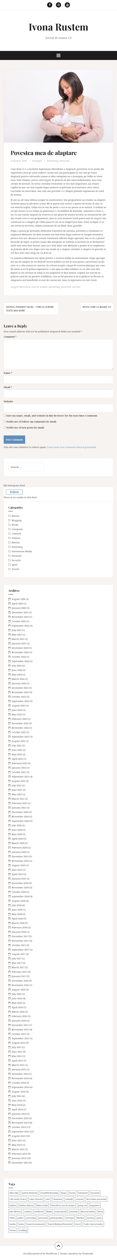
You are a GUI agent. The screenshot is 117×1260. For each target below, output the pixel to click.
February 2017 (19, 971)
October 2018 (19, 891)
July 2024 (16, 665)
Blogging (17, 520)
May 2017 (17, 962)
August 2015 (18, 1042)
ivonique (37, 160)
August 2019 (18, 865)
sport (99, 1217)
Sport (15, 564)
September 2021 (20, 776)
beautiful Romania (49, 1192)
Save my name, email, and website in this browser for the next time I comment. (52, 415)
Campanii (17, 529)
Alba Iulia (13, 1192)
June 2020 (17, 829)
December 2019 (20, 856)
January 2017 (19, 976)
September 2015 (20, 1038)
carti (48, 1199)
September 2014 (20, 1087)
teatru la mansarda (35, 1224)
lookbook (39, 1211)
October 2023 (19, 696)
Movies (16, 542)
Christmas (57, 1199)
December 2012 (20, 1162)
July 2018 (16, 905)
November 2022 (20, 727)
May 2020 (17, 834)
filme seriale (42, 1205)
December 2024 (20, 647)
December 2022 (20, 723)
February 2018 (19, 927)
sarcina (76, 286)
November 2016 (20, 985)
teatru (21, 1224)
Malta (49, 1211)
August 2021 (18, 780)
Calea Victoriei (36, 1199)
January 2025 (19, 643)
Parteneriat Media (22, 551)
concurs (79, 1199)
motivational (61, 1211)
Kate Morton (15, 1211)
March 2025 (18, 638)
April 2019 (17, 874)
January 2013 (19, 1158)
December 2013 (20, 1118)
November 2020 (20, 816)
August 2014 (18, 1091)
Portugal (70, 1217)
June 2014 (17, 1100)
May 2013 (17, 1144)
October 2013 (19, 1127)
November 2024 (20, 652)
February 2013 (19, 1153)
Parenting (52, 160)
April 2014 (17, 1109)
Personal (64, 160)
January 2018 (19, 931)
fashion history (26, 1205)
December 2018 (20, 883)
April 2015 (17, 1060)
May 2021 (17, 794)
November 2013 (20, 1122)
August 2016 (18, 989)
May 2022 (17, 754)
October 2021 (19, 772)
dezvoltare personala (96, 1199)
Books (15, 524)
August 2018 (18, 900)
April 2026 (17, 603)
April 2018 (17, 918)
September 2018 (20, 896)
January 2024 (19, 683)
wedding (23, 1230)
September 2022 (20, 736)
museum (74, 1211)
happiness (95, 1205)
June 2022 (17, 749)
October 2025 (19, 621)
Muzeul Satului (88, 1211)
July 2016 (16, 993)
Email (8, 387)
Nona (100, 1211)
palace (20, 1217)
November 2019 (20, 860)
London (27, 1211)
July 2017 (16, 958)
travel (78, 1224)
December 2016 (20, 980)
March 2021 (18, 798)
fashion (12, 1205)
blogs (63, 1192)
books (72, 1192)
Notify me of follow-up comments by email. (31, 421)
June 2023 (17, 709)
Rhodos (80, 1217)
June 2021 (17, 789)
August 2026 (18, 599)
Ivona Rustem (58, 26)
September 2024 (20, 661)
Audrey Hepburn (29, 1192)
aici (63, 190)
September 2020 (20, 820)
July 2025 (16, 630)
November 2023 (20, 692)
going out (82, 1205)
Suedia (12, 1224)
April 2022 (17, 758)
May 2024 (17, 674)
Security (16, 560)
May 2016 (17, 1002)
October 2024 (19, 656)
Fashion (16, 537)
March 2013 (18, 1149)
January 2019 (19, 878)
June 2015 (17, 1051)
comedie (69, 1199)
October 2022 (19, 732)
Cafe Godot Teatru (17, 1199)
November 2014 (20, 1078)
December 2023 (20, 687)
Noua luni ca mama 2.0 (97, 306)
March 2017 (18, 967)
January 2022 (19, 767)
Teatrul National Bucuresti (60, 1224)
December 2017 (20, 936)
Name (8, 372)
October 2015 (19, 1033)
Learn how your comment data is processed (71, 447)
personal (66, 286)
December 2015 (20, 1025)
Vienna (12, 1230)
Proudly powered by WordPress (40, 1253)
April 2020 (17, 838)
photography (56, 1217)
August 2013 (18, 1135)
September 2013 (20, 1131)
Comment (10, 336)
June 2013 (17, 1140)
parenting (54, 286)
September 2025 (20, 625)
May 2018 (17, 914)
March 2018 (18, 922)
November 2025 (20, 616)
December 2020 (20, 812)
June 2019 (17, 869)
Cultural (16, 533)
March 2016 (18, 1011)
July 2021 (16, 785)
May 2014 (17, 1104)
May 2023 (17, 714)
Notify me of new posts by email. (25, 427)
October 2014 (19, 1082)
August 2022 (18, 741)
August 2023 (18, 705)
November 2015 (20, 1029)
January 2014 (19, 1113)
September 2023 (20, 701)
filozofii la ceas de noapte (33, 286)
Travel (15, 569)
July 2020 (16, 825)
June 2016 (17, 998)
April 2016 (17, 1007)
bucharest (83, 1192)
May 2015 (17, 1056)
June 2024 (17, 670)
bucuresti (95, 1192)
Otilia (11, 1217)
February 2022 (19, 763)
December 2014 (20, 1073)
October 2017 (19, 945)
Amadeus (73, 1253)
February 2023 (19, 718)
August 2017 (18, 954)
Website (8, 401)
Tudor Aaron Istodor (93, 1224)
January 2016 (19, 1020)
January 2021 (19, 807)
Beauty (15, 515)
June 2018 (17, 909)
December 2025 (20, 612)
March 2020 (18, 843)
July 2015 (16, 1047)
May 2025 (17, 634)
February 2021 (19, 803)
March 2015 (18, 1064)
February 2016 (19, 1016)
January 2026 (19, 607)
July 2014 (16, 1096)
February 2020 (19, 847)
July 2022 (16, 745)
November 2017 (20, 940)
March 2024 (18, 678)
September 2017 (20, 949)
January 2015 (19, 1069)
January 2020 (19, 851)
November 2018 (20, 887)
